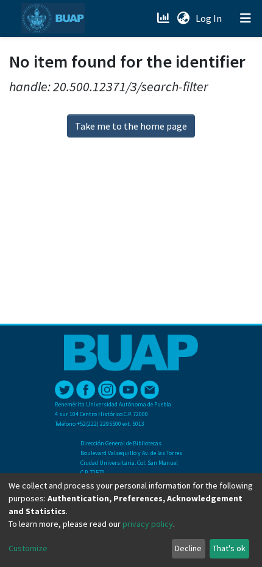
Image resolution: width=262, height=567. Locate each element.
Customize (28, 548)
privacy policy (147, 523)
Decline (188, 548)
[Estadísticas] (164, 18)
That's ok (229, 548)
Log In (210, 18)
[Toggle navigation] (245, 18)
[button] (183, 18)
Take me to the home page (131, 126)
